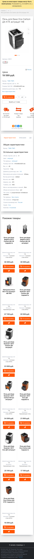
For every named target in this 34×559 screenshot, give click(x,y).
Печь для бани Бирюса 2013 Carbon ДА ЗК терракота (9, 240)
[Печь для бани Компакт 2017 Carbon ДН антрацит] (9, 334)
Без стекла (15, 197)
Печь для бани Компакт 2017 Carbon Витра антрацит (9, 396)
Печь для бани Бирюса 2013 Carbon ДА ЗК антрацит (25, 240)
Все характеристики (8, 91)
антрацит (10, 158)
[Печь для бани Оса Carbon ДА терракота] (25, 438)
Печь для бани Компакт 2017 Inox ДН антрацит (8, 448)
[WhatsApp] (21, 126)
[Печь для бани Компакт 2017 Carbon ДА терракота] (25, 281)
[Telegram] (16, 126)
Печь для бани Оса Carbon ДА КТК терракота (8, 500)
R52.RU (21, 557)
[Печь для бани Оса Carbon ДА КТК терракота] (9, 490)
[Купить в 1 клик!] (9, 271)
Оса (9, 205)
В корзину (10, 266)
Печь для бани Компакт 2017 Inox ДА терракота (25, 396)
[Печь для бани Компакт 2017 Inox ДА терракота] (25, 386)
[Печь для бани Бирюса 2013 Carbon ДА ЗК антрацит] (25, 229)
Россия (20, 202)
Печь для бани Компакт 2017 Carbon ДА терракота (25, 292)
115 (21, 171)
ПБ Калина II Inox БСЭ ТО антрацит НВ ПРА (9, 291)
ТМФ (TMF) (10, 81)
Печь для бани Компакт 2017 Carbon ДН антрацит (9, 344)
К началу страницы (16, 545)
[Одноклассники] (13, 126)
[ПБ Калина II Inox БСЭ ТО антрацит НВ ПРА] (9, 281)
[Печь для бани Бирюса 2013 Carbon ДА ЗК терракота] (9, 229)
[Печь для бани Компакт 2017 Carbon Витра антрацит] (9, 386)
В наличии (13, 207)
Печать (29, 69)
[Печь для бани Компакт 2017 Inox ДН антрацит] (9, 438)
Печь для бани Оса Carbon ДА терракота (25, 448)
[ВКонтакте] (18, 126)
